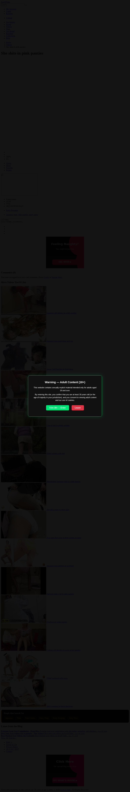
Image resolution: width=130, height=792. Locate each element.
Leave (78, 408)
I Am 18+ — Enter (57, 408)
